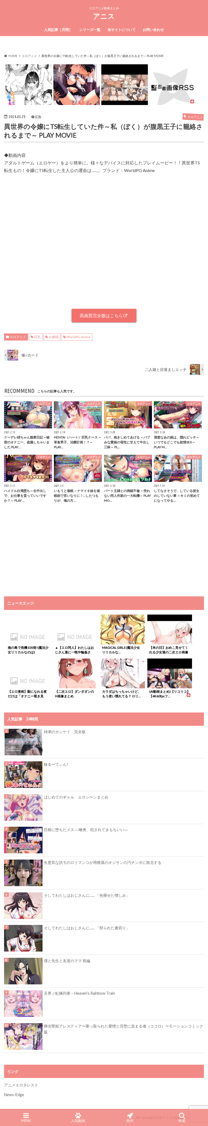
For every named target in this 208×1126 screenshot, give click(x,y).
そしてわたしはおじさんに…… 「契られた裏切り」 (87, 927)
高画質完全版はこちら (101, 315)
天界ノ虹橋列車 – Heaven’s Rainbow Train (79, 993)
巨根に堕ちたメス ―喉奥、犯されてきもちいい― (86, 829)
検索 (182, 1120)
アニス (104, 16)
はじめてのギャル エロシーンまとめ (76, 797)
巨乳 (37, 337)
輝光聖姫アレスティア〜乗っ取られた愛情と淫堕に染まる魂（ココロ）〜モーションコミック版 (123, 1029)
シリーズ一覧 (89, 29)
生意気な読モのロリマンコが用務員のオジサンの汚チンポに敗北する (102, 862)
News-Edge (14, 1094)
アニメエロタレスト (21, 1085)
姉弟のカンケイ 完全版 (65, 731)
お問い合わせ (153, 29)
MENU (26, 1120)
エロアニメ (18, 337)
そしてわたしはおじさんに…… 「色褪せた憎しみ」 (87, 895)
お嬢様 (53, 337)
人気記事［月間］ (58, 29)
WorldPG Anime (78, 337)
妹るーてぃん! (56, 764)
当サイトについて (122, 29)
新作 (130, 1120)
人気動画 (78, 1120)
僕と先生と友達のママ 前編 (67, 960)
